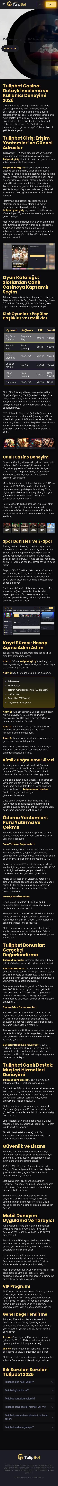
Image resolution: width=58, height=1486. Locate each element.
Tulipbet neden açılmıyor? (19, 1427)
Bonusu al (10, 48)
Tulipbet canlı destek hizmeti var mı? (25, 1406)
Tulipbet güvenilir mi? (17, 1390)
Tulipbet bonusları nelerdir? (20, 1398)
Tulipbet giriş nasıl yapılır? (19, 1381)
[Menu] (4, 4)
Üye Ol (51, 4)
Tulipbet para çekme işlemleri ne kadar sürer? (26, 1417)
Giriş (41, 4)
